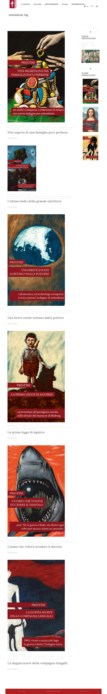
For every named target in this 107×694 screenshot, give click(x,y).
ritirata (57, 427)
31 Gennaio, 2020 (25, 654)
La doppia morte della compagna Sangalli (37, 663)
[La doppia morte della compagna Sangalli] (36, 605)
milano (54, 127)
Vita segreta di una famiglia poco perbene (38, 132)
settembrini (26, 129)
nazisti (47, 311)
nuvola (50, 427)
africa (10, 127)
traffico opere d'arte (61, 129)
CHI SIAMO (22, 691)
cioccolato (19, 127)
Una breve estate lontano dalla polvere (36, 318)
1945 (9, 427)
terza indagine (58, 313)
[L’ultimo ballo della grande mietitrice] (22, 168)
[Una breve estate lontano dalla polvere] (36, 260)
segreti (35, 313)
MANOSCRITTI (85, 691)
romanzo (67, 311)
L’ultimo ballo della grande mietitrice (35, 201)
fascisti (15, 311)
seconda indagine (30, 543)
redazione (12, 125)
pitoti (59, 311)
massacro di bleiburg (36, 427)
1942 (9, 311)
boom (10, 541)
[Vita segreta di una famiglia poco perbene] (36, 76)
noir (54, 311)
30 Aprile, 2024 (24, 194)
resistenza (49, 658)
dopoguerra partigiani (23, 541)
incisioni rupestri (35, 311)
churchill (16, 656)
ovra (10, 543)
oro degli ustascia (34, 658)
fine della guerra (65, 656)
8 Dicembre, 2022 (25, 309)
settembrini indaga (41, 129)
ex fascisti (39, 541)
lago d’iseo (20, 658)
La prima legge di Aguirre (26, 432)
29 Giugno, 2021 (25, 539)
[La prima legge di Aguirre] (36, 376)
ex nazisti (49, 541)
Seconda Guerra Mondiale (19, 313)
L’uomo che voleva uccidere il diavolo (35, 547)
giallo (29, 127)
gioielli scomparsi (41, 127)
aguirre (15, 427)
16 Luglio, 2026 (24, 125)
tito (37, 429)
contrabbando (40, 656)
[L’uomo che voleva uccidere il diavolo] (36, 491)
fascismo (52, 656)
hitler (22, 427)
